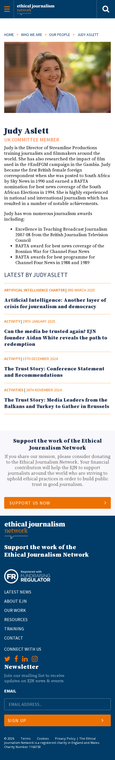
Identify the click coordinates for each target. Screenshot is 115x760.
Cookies (43, 738)
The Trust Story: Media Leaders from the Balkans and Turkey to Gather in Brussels (56, 403)
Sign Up (17, 720)
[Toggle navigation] (7, 9)
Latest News (17, 592)
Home (9, 34)
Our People (59, 34)
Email (12, 691)
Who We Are (31, 34)
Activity (12, 321)
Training (14, 628)
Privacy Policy (65, 738)
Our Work (15, 610)
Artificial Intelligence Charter (34, 290)
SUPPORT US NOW (30, 503)
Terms (25, 738)
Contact (13, 638)
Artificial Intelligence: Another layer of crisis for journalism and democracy (55, 303)
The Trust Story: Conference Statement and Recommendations (54, 372)
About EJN (15, 601)
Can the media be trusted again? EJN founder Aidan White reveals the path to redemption (55, 338)
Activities (13, 389)
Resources (16, 619)
